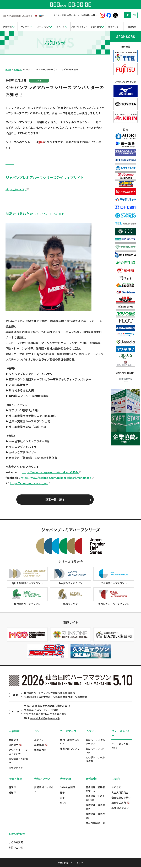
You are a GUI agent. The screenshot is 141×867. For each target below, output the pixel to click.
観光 (11, 792)
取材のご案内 (118, 802)
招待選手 (13, 744)
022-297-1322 (37, 714)
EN (134, 15)
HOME (8, 69)
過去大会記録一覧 (95, 822)
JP (127, 15)
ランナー (25, 26)
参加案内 (39, 750)
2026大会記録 (67, 787)
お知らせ (18, 69)
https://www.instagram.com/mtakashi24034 (50, 472)
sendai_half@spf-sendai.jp (45, 718)
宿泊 (11, 787)
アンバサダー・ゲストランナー (18, 751)
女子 (62, 797)
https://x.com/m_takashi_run (29, 483)
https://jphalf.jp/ (16, 189)
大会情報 (7, 26)
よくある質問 (59, 15)
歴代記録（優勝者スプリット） (95, 789)
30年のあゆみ (118, 807)
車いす (63, 802)
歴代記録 (91, 779)
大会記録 (65, 779)
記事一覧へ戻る (55, 499)
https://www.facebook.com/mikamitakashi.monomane (56, 478)
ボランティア (16, 767)
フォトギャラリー (79, 26)
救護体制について (69, 748)
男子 (62, 792)
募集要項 (39, 744)
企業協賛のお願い (89, 15)
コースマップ (43, 26)
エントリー (40, 739)
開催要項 (13, 739)
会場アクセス (114, 26)
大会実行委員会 (119, 792)
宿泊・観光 (95, 26)
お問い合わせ (73, 15)
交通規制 (132, 26)
